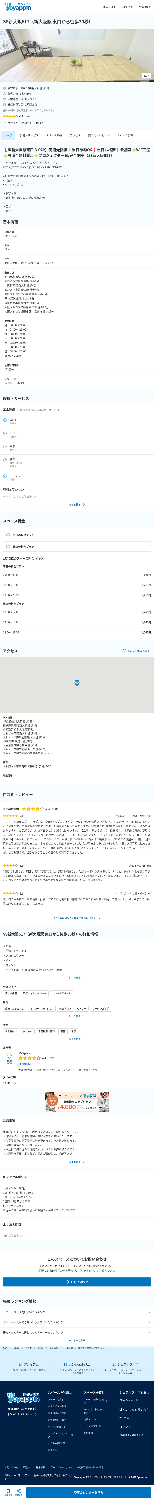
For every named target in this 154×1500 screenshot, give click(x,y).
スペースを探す (56, 1399)
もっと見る (75, 504)
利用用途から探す (57, 1413)
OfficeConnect (126, 1400)
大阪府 (16, 1347)
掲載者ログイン (92, 1419)
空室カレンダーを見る (88, 1492)
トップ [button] (8, 135)
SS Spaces (24, 1053)
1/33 (146, 75)
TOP (5, 1347)
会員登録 (144, 7)
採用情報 (40, 1467)
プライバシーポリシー (61, 1467)
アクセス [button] (75, 135)
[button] (77, 55)
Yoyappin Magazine (129, 1434)
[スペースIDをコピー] (14, 1083)
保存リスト (109, 7)
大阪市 (28, 1347)
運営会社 (27, 1467)
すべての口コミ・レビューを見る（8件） (75, 917)
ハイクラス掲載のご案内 (94, 1411)
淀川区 (41, 1347)
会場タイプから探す (58, 1406)
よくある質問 (55, 1443)
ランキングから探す (58, 1426)
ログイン (127, 7)
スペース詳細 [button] (125, 135)
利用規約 (52, 1450)
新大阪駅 (54, 1347)
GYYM (122, 1417)
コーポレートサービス (58, 1435)
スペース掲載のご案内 (94, 1401)
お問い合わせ (79, 1282)
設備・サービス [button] (29, 135)
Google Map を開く (138, 650)
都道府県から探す (57, 1419)
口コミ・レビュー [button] (99, 135)
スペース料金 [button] (54, 135)
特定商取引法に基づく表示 (90, 1467)
